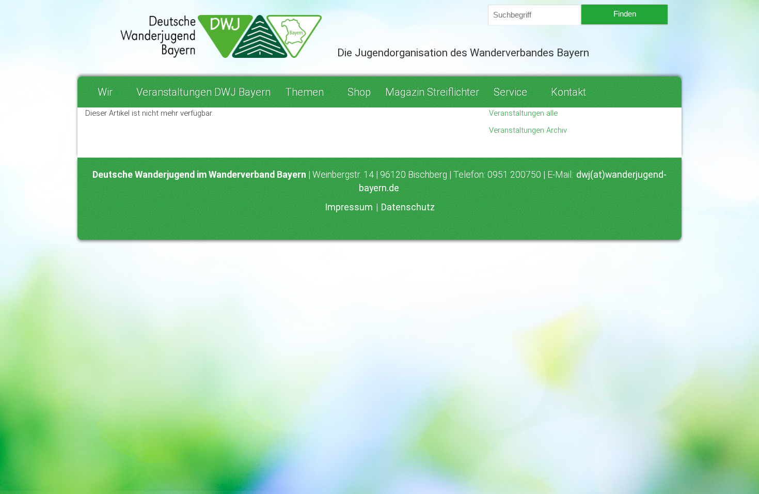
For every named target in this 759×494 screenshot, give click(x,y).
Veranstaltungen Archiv (528, 130)
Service (510, 92)
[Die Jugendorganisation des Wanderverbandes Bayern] (203, 36)
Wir (105, 92)
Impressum (350, 207)
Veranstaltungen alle (523, 113)
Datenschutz (408, 207)
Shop (359, 92)
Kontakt (568, 92)
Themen (304, 92)
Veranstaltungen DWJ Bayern (203, 92)
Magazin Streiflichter (432, 92)
